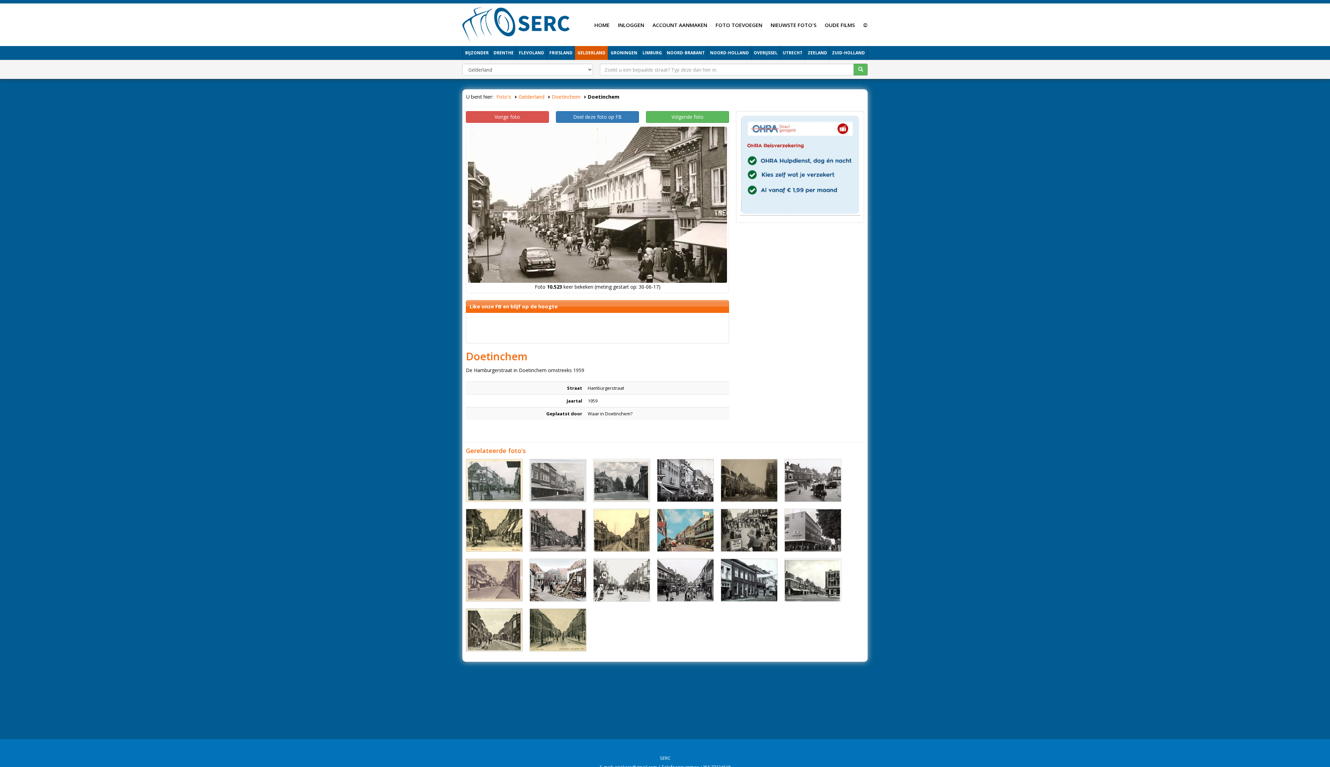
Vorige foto (507, 117)
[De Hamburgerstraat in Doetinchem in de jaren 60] (812, 480)
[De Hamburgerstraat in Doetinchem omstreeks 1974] (494, 480)
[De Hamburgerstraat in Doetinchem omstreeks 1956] (621, 480)
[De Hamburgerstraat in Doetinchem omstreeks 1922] (494, 530)
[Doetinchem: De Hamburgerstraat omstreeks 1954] (558, 480)
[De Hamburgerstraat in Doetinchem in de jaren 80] (749, 530)
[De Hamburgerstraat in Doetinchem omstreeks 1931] (494, 629)
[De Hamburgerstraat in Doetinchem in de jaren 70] (685, 480)
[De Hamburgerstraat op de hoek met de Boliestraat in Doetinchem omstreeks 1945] (558, 580)
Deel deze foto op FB (597, 117)
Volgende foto (687, 117)
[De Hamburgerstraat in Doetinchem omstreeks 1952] (749, 480)
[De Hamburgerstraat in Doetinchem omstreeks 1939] (558, 530)
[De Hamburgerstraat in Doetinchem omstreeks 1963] (812, 580)
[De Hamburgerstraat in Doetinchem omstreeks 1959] (685, 530)
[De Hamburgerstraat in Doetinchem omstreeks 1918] (558, 629)
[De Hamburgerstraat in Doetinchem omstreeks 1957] (494, 580)
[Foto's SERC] (516, 24)
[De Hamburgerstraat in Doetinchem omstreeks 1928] (621, 530)
